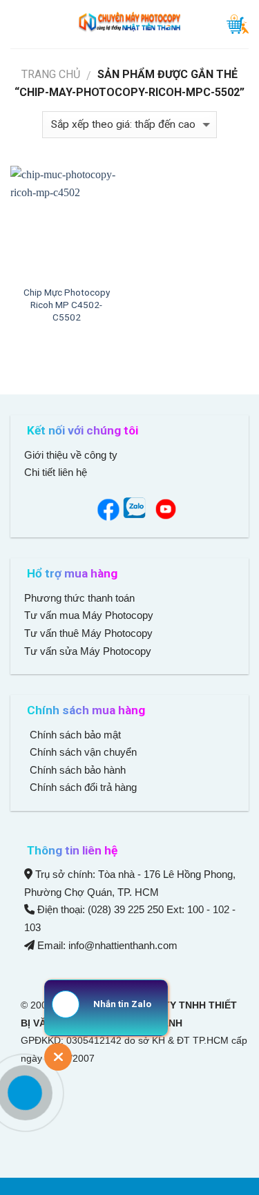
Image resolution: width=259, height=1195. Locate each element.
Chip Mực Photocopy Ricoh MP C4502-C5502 (66, 304)
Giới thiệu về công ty (70, 455)
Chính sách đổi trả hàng (82, 787)
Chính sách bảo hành (76, 770)
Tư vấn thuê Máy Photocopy (88, 633)
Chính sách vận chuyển (82, 752)
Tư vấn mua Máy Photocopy (90, 615)
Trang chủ (50, 74)
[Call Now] (25, 1093)
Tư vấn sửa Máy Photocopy (87, 651)
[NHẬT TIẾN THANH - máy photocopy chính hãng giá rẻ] (129, 24)
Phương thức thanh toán (79, 598)
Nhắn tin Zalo (122, 1004)
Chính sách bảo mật (75, 734)
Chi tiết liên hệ (57, 472)
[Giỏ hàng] (238, 24)
